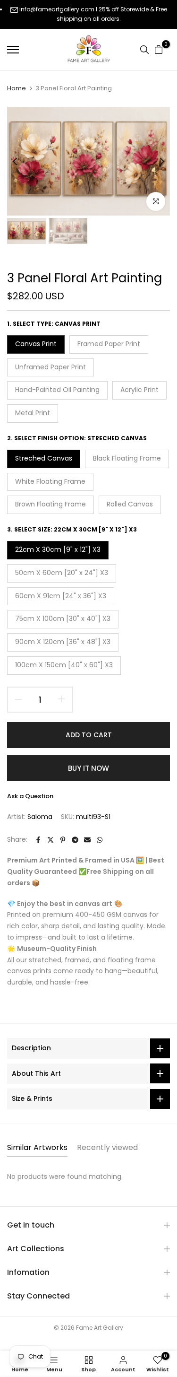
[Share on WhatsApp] (99, 840)
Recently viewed (107, 1147)
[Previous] (21, 161)
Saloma (39, 816)
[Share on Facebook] (38, 840)
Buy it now (88, 768)
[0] (158, 49)
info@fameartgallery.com (56, 9)
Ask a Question (30, 796)
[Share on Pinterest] (63, 840)
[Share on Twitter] (50, 840)
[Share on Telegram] (75, 840)
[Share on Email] (87, 840)
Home (16, 88)
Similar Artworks (37, 1147)
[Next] (155, 161)
